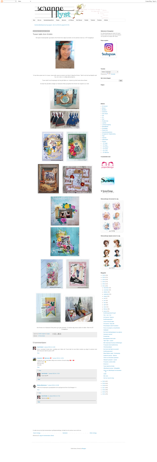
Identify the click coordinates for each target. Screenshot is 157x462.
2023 (103, 281)
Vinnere (104, 141)
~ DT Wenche (105, 152)
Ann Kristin (40, 347)
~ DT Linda (105, 150)
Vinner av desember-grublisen (110, 357)
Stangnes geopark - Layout (110, 359)
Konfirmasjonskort (107, 319)
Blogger (84, 448)
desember (106, 287)
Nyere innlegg (36, 433)
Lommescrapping (106, 124)
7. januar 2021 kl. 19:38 (53, 385)
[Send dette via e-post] (53, 334)
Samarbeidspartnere (49, 20)
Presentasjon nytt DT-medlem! (110, 325)
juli (104, 298)
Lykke (104, 373)
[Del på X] (57, 334)
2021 (103, 286)
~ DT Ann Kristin (41, 335)
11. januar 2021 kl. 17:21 (54, 396)
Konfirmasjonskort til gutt (109, 313)
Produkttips (105, 128)
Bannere (64, 20)
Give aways (105, 113)
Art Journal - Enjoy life (108, 323)
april (105, 304)
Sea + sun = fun (107, 315)
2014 (103, 394)
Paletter (86, 20)
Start (34, 20)
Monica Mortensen (42, 385)
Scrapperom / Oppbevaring (108, 134)
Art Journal (104, 106)
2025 (103, 277)
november (106, 290)
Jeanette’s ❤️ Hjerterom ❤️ (44, 358)
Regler (58, 20)
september (106, 294)
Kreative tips (105, 121)
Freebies (99, 20)
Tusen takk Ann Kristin (108, 366)
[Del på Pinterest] (60, 334)
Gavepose (104, 111)
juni (105, 300)
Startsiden (65, 433)
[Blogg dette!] (55, 334)
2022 (103, 284)
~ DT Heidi (104, 145)
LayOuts (104, 123)
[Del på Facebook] (59, 334)
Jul (103, 117)
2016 (103, 389)
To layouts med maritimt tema (110, 345)
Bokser (104, 108)
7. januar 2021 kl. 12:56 (58, 358)
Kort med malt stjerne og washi (111, 349)
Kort (103, 119)
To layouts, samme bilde (109, 362)
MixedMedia (105, 126)
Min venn (105, 376)
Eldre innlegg (93, 433)
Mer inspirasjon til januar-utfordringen (112, 342)
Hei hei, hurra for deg (108, 378)
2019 (103, 383)
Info (103, 115)
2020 (103, 381)
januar (105, 311)
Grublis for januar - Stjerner (110, 355)
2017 (103, 387)
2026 (103, 275)
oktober (106, 292)
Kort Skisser (79, 20)
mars (105, 307)
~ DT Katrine (105, 147)
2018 (103, 385)
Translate (113, 74)
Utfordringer (105, 139)
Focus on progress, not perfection (111, 328)
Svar (38, 353)
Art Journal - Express (108, 317)
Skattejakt (105, 330)
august (105, 296)
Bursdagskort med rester (109, 338)
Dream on (105, 364)
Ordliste (106, 20)
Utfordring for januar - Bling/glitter (111, 368)
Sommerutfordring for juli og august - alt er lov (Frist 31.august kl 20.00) (51, 25)
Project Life (105, 130)
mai (105, 302)
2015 (103, 392)
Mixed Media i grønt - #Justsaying (111, 353)
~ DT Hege (104, 143)
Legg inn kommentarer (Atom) (46, 435)
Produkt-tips (106, 336)
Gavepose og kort (107, 334)
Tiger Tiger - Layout (108, 340)
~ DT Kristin (105, 148)
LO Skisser (71, 20)
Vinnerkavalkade (107, 347)
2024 (103, 279)
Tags (103, 135)
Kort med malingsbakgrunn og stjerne (112, 332)
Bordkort (104, 110)
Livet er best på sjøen (108, 321)
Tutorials (93, 20)
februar (105, 309)
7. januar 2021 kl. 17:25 (54, 373)
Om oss (39, 20)
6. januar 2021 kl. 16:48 (49, 347)
